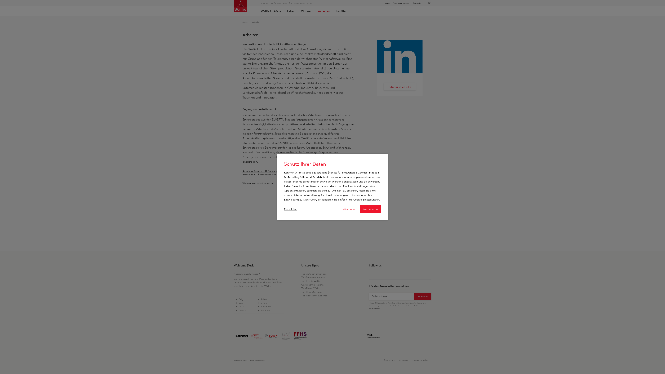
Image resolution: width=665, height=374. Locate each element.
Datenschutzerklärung (306, 195)
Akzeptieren (370, 209)
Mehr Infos (290, 209)
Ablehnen (349, 209)
